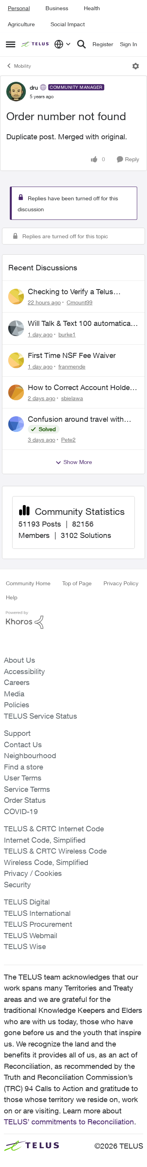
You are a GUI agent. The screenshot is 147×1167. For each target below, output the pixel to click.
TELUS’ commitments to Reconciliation (69, 1121)
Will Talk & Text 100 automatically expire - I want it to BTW (83, 323)
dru (34, 87)
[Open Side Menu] (10, 44)
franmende (71, 366)
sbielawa (72, 398)
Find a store (23, 766)
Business (56, 8)
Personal (19, 8)
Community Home (28, 583)
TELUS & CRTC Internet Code (54, 828)
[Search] (81, 44)
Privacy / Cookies (33, 873)
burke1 (67, 334)
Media (14, 693)
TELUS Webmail (30, 935)
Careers (17, 682)
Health (92, 8)
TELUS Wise (25, 946)
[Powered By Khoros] (73, 620)
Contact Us (23, 744)
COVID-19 (21, 811)
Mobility (22, 66)
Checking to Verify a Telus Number (70, 292)
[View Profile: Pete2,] (16, 424)
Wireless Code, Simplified (46, 862)
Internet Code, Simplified (44, 840)
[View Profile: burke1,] (16, 328)
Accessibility (24, 671)
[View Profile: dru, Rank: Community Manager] (16, 91)
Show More (78, 462)
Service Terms (27, 789)
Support (17, 733)
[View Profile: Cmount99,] (16, 296)
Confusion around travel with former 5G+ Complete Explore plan (77, 419)
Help (11, 597)
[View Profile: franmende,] (16, 360)
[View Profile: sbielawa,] (16, 392)
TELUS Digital (27, 901)
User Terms (23, 777)
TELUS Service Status (40, 716)
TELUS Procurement (38, 924)
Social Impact (68, 24)
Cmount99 (80, 302)
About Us (19, 660)
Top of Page (77, 583)
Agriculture (21, 24)
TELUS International (37, 913)
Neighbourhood (30, 755)
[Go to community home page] (35, 44)
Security (17, 884)
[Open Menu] (135, 66)
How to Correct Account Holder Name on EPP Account (80, 387)
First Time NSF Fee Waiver (72, 355)
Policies (16, 704)
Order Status (25, 800)
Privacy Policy (120, 583)
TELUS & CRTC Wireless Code (55, 851)
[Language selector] (62, 44)
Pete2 (68, 439)
